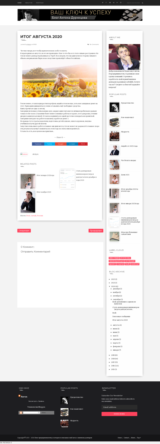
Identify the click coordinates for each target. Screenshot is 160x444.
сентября (117, 300)
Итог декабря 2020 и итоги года (129, 190)
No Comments (94, 44)
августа (116, 325)
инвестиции (114, 258)
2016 (113, 366)
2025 (113, 279)
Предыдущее (96, 231)
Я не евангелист (127, 117)
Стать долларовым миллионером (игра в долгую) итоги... (125, 308)
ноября (116, 292)
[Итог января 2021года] (27, 181)
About (133, 437)
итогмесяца (125, 258)
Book (114, 313)
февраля (116, 347)
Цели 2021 (125, 175)
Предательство (127, 103)
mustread (135, 264)
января (116, 350)
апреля (116, 339)
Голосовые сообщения (121, 317)
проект (112, 264)
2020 (113, 286)
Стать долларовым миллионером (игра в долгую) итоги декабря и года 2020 (130, 221)
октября (116, 296)
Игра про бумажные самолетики (129, 233)
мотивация (130, 261)
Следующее (24, 231)
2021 (113, 283)
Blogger (41, 407)
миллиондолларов (116, 261)
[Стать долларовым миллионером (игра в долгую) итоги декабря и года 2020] (67, 179)
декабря (116, 289)
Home (19, 3)
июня (115, 332)
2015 (113, 369)
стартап (120, 264)
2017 (113, 362)
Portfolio (39, 3)
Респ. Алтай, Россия (34, 216)
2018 (113, 359)
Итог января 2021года (45, 175)
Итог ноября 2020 (44, 192)
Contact (126, 437)
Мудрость (125, 132)
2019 (113, 355)
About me (28, 3)
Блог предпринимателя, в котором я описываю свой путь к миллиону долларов (63, 438)
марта (115, 343)
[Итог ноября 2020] (27, 201)
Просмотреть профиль (36, 401)
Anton (29, 44)
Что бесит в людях (128, 160)
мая (114, 336)
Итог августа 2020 (120, 320)
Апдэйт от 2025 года (129, 146)
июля (115, 329)
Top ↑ (139, 437)
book (127, 264)
